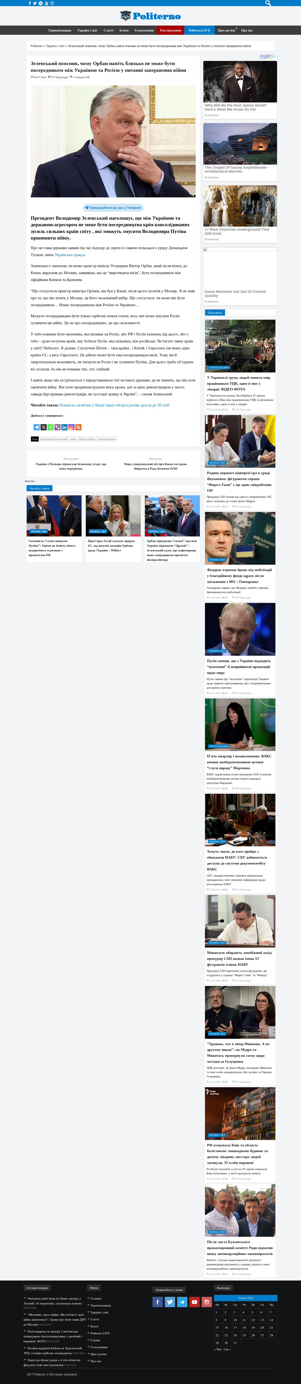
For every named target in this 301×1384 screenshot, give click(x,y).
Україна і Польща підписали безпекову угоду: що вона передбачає (71, 466)
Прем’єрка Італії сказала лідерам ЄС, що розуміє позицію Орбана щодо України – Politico (111, 545)
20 (262, 1327)
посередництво (107, 439)
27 (262, 1335)
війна (73, 439)
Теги (34, 439)
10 (235, 1320)
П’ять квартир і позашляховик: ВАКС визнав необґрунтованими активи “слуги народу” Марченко (239, 761)
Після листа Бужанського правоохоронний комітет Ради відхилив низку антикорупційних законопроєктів (240, 1247)
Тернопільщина (59, 30)
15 (217, 1327)
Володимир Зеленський (53, 439)
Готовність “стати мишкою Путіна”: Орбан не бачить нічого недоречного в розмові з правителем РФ (52, 548)
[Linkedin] (64, 424)
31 (235, 1343)
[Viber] (57, 424)
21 (271, 1327)
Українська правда (70, 254)
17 (235, 1327)
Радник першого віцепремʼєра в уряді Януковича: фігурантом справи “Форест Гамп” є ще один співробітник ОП (239, 481)
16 (226, 1327)
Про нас (247, 30)
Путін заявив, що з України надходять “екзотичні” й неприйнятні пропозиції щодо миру (239, 666)
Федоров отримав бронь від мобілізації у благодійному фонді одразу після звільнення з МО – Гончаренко (239, 575)
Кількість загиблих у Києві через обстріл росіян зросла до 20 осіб (114, 404)
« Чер (218, 1349)
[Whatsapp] (51, 424)
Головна (96, 1298)
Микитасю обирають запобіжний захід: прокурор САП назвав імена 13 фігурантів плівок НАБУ (239, 958)
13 (262, 1320)
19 (253, 1327)
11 (244, 1320)
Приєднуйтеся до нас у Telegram (115, 208)
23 (226, 1335)
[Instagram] (71, 424)
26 (253, 1335)
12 (253, 1320)
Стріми (95, 1340)
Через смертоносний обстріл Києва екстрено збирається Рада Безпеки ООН (155, 466)
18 (244, 1327)
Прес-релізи (226, 30)
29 (217, 1343)
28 (271, 1335)
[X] (44, 424)
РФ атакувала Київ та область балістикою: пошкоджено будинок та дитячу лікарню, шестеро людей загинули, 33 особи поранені (237, 1153)
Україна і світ (87, 30)
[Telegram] (37, 424)
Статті (108, 30)
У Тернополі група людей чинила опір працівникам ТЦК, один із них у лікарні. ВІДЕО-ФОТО (238, 383)
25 (244, 1335)
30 (226, 1343)
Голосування (144, 30)
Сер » (227, 1349)
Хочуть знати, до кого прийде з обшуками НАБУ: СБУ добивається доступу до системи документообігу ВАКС (237, 860)
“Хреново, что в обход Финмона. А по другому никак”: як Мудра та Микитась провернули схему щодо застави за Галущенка (238, 1052)
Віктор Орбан (87, 439)
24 (235, 1335)
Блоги (124, 30)
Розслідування (170, 30)
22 (217, 1335)
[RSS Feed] (78, 424)
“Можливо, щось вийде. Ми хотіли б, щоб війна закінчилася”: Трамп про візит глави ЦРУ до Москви (55, 1319)
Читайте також (39, 488)
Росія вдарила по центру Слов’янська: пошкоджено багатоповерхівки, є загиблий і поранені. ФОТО (53, 1336)
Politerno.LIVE (199, 30)
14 (271, 1320)
